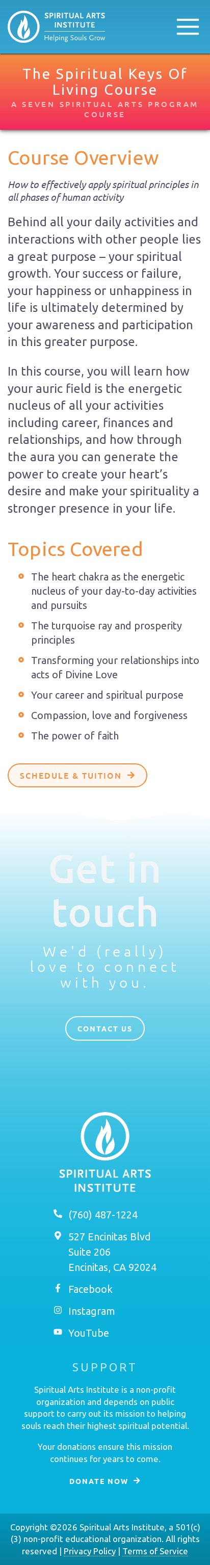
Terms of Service (155, 1551)
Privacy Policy (90, 1551)
